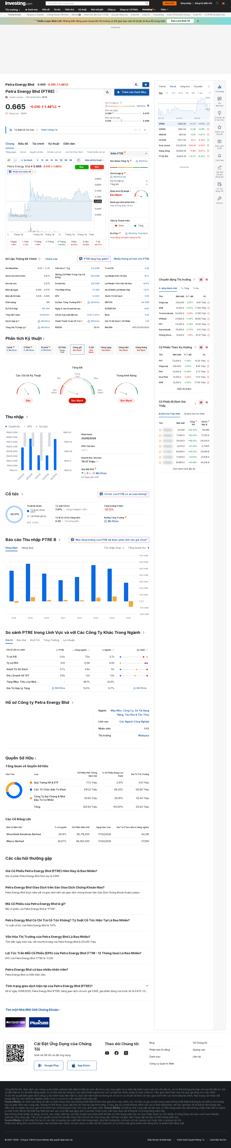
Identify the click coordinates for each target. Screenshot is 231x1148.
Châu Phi (197, 15)
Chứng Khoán (14, 15)
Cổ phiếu (198, 86)
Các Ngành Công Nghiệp (134, 721)
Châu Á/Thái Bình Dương (178, 15)
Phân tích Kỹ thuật (23, 338)
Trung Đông (158, 15)
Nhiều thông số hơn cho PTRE (131, 258)
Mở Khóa (141, 106)
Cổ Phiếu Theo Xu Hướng (175, 347)
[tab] (11, 350)
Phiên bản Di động (159, 1049)
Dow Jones (164, 145)
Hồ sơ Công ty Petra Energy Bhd (37, 702)
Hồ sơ (23, 152)
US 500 (162, 140)
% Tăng (185, 288)
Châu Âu (146, 15)
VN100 (162, 129)
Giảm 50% (170, 3)
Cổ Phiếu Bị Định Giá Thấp (172, 403)
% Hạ (196, 288)
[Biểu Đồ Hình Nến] (9, 160)
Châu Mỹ (135, 15)
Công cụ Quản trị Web (161, 1063)
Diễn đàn (69, 143)
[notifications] (217, 3)
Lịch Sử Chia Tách (74, 152)
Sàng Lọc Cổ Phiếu (129, 9)
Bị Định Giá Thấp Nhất (169, 413)
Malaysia (143, 735)
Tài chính (38, 143)
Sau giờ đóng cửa (119, 15)
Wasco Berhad (15, 841)
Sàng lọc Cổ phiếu (35, 15)
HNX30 (162, 134)
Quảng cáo (199, 1049)
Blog (152, 1042)
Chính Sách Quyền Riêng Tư (190, 1140)
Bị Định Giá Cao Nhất (194, 413)
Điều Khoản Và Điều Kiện (159, 1140)
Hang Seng (164, 151)
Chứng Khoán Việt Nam (58, 15)
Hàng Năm (11, 547)
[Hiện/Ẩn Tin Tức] (78, 160)
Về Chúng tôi (200, 1042)
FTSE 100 (163, 156)
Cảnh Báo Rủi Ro (218, 1140)
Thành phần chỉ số (96, 152)
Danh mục (154, 1056)
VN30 (162, 123)
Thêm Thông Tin (49, 130)
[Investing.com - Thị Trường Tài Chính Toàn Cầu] (18, 3)
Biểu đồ (23, 143)
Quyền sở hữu (36, 152)
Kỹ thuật (53, 143)
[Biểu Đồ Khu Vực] (15, 160)
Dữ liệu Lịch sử (54, 152)
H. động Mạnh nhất (168, 288)
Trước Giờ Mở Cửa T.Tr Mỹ (96, 15)
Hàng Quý (27, 547)
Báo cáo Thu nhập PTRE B (30, 539)
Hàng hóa (185, 86)
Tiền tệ (162, 86)
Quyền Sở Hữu (19, 758)
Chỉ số (173, 86)
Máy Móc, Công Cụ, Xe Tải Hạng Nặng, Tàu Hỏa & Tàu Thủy (130, 712)
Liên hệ (197, 1056)
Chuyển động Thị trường (175, 279)
